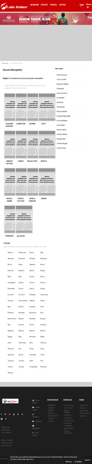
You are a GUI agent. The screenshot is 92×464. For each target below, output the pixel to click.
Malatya (11, 331)
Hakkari (32, 301)
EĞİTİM (51, 421)
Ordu (9, 343)
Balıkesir (32, 264)
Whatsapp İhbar (7, 443)
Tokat (42, 355)
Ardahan (43, 258)
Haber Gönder (6, 445)
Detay (69, 462)
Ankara (10, 373)
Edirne (31, 289)
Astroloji (60, 102)
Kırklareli (43, 367)
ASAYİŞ (62, 5)
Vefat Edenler (62, 134)
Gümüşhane (23, 301)
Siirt (20, 349)
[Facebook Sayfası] (2, 414)
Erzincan (11, 295)
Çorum (31, 283)
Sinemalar (68, 423)
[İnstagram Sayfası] (10, 414)
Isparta (21, 307)
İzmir (42, 307)
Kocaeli (21, 325)
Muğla (10, 337)
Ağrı (41, 252)
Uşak (31, 361)
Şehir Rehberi (69, 428)
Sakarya (43, 343)
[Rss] (23, 414)
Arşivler (38, 421)
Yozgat (21, 367)
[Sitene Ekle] (7, 419)
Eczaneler (60, 98)
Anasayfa (5, 63)
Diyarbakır (11, 289)
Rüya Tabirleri (62, 111)
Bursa (42, 277)
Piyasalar (60, 89)
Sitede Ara (84, 405)
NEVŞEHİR (34, 5)
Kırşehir (43, 319)
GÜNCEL (53, 5)
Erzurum (22, 295)
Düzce (21, 289)
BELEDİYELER (53, 416)
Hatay (42, 301)
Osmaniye (22, 343)
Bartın (42, 264)
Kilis (9, 325)
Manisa (21, 331)
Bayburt (21, 270)
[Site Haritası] (2, 419)
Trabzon (11, 361)
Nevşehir (32, 337)
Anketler (83, 408)
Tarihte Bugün (62, 143)
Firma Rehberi (62, 121)
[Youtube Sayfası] (15, 414)
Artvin (10, 264)
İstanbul (32, 307)
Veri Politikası (6, 432)
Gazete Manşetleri (64, 116)
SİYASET (44, 5)
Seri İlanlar (61, 125)
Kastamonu (12, 319)
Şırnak (21, 355)
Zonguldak (33, 367)
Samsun (11, 349)
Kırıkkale (32, 319)
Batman (11, 270)
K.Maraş (11, 313)
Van (41, 361)
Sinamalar (61, 107)
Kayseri (21, 319)
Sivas (42, 349)
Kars (42, 313)
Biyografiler (61, 139)
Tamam (79, 462)
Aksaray (11, 258)
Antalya (32, 258)
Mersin (42, 331)
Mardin (32, 331)
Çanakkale (11, 283)
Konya (31, 325)
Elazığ (42, 289)
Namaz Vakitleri (63, 84)
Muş (20, 337)
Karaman (32, 313)
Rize (31, 343)
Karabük (22, 313)
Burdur (31, 277)
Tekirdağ (32, 355)
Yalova (10, 367)
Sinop (31, 349)
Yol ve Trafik (61, 79)
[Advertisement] (46, 43)
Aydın (21, 264)
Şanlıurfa (11, 355)
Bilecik (31, 270)
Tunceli (21, 361)
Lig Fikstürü (68, 418)
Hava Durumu (62, 75)
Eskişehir (32, 295)
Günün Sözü (61, 148)
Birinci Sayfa (61, 130)
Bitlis (9, 277)
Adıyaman (22, 252)
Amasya (22, 258)
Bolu (20, 277)
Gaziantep (44, 295)
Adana (10, 252)
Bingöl (42, 270)
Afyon (31, 252)
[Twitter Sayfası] (6, 414)
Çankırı (21, 283)
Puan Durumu (62, 93)
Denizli (42, 283)
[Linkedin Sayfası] (19, 414)
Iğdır (9, 307)
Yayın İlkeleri (5, 430)
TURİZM (51, 419)
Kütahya (43, 325)
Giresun (10, 301)
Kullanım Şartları (7, 440)
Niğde (42, 337)
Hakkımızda (5, 427)
